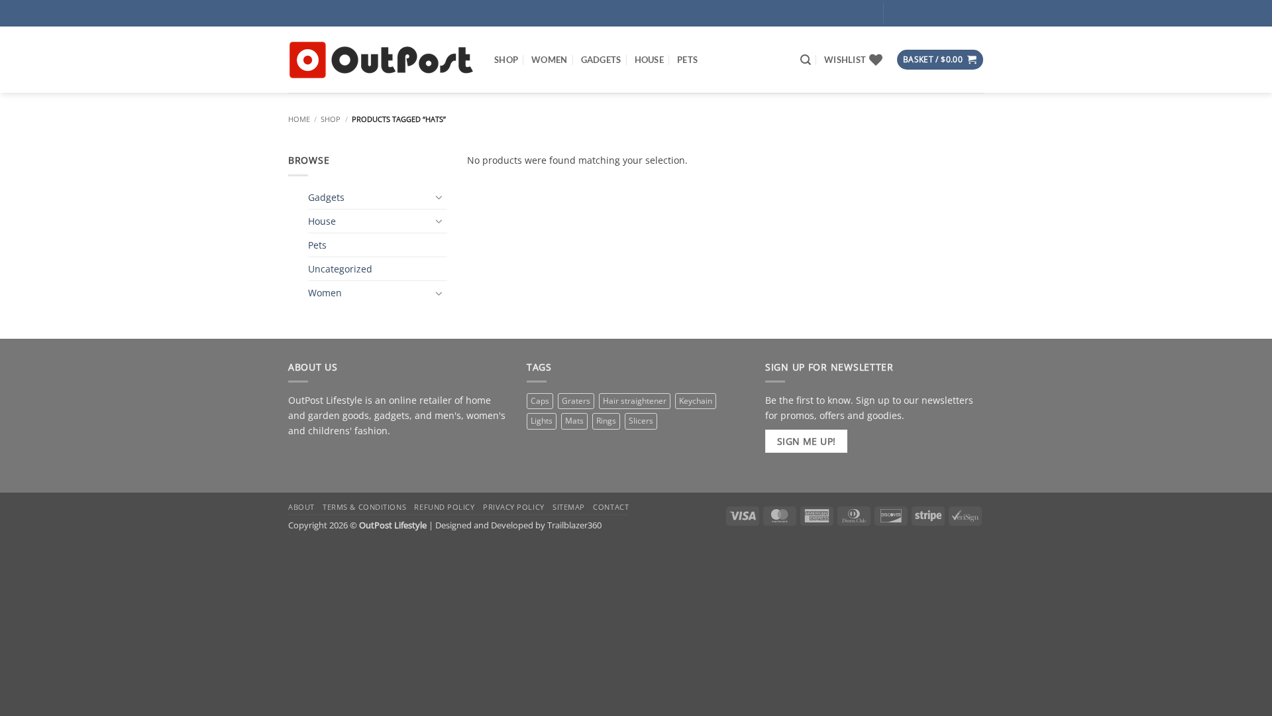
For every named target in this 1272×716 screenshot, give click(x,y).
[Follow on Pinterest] (955, 13)
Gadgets (601, 59)
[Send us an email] (364, 461)
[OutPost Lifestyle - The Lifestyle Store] (381, 60)
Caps (540, 401)
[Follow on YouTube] (974, 13)
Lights (542, 421)
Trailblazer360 (574, 525)
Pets (687, 59)
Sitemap (569, 507)
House (649, 59)
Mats (574, 421)
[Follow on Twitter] (936, 13)
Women (549, 59)
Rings (606, 421)
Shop (506, 59)
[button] (831, 13)
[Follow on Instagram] (917, 13)
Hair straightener (634, 401)
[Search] (805, 60)
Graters (576, 401)
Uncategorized (340, 269)
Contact (611, 507)
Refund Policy (444, 507)
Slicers (641, 421)
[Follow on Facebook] (898, 13)
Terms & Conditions (364, 507)
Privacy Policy (514, 507)
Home (299, 119)
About (301, 507)
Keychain (695, 401)
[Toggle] (439, 197)
